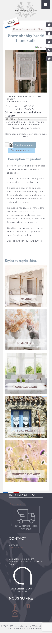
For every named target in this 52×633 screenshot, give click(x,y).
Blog (49, 24)
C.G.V (11, 501)
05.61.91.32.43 (49, 49)
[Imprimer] (41, 47)
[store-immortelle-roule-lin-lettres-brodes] (26, 92)
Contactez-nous (50, 59)
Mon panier (50, 42)
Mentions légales (18, 504)
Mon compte (50, 34)
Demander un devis (21, 150)
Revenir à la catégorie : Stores (29, 29)
